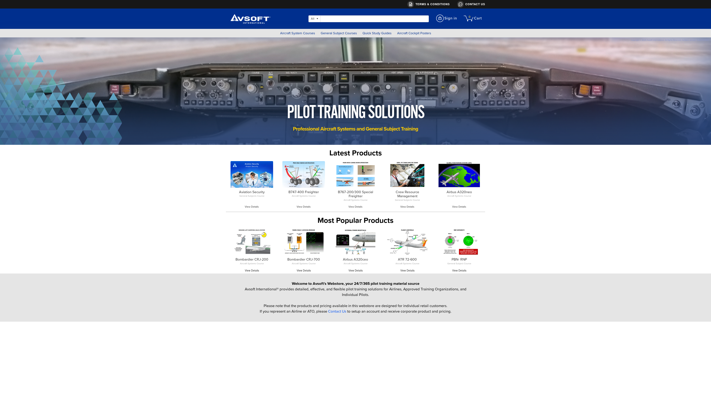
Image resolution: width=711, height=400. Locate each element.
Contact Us (337, 311)
